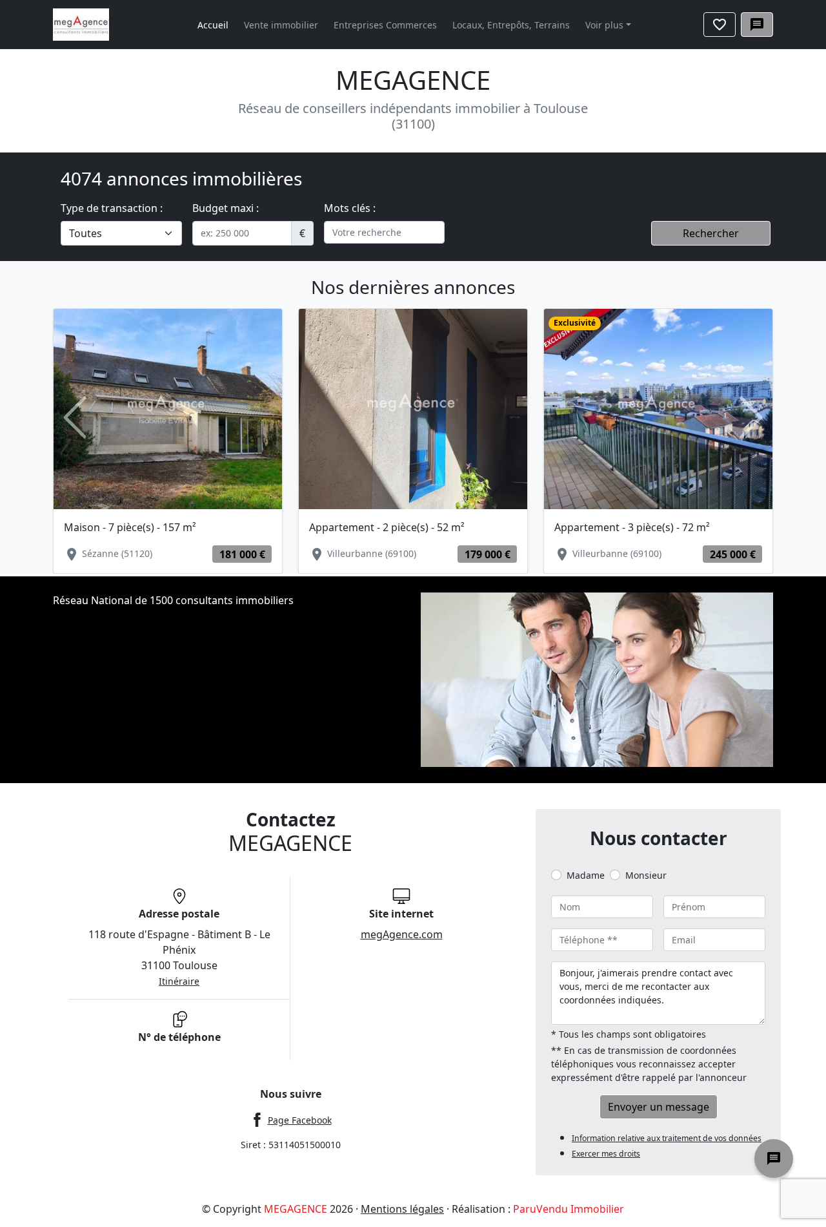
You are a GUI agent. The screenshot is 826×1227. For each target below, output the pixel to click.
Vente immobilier (281, 25)
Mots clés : (350, 208)
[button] (74, 417)
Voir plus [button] (604, 25)
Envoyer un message (658, 1107)
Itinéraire (179, 981)
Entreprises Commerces (385, 25)
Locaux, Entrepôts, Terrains (511, 25)
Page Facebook (300, 1120)
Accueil (212, 25)
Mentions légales (402, 1209)
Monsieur (646, 875)
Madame (586, 875)
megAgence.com (402, 934)
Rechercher (711, 233)
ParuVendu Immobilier (568, 1209)
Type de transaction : (112, 208)
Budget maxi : (225, 208)
